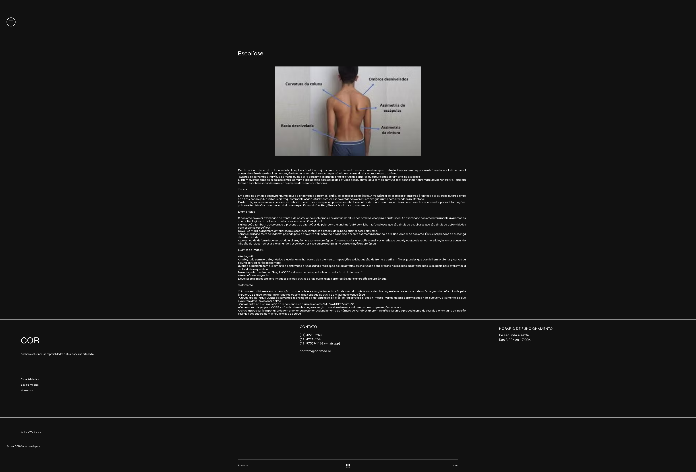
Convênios (27, 390)
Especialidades (30, 379)
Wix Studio (35, 432)
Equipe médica (30, 384)
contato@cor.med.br (315, 351)
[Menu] (11, 22)
